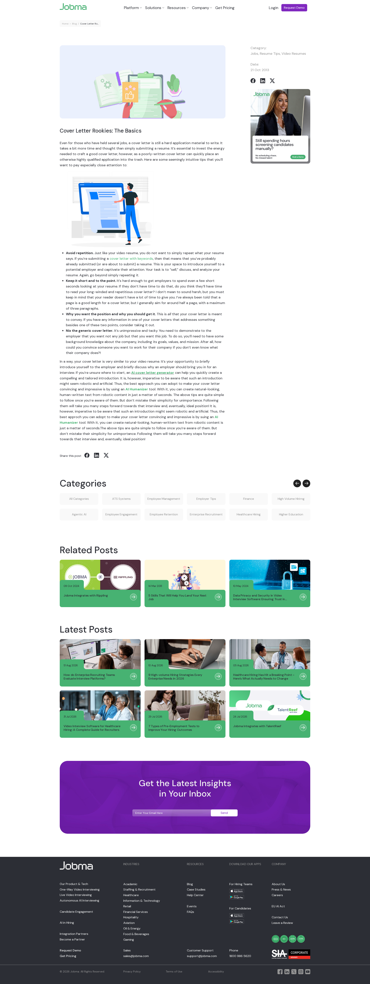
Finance (248, 499)
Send (224, 813)
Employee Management (163, 499)
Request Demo (70, 950)
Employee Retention (164, 514)
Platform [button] (131, 7)
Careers (277, 895)
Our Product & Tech (74, 884)
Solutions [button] (153, 7)
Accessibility (216, 971)
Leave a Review (282, 923)
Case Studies (196, 889)
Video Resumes (294, 53)
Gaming (128, 940)
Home (65, 23)
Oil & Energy (131, 928)
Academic (130, 884)
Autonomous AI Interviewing (79, 900)
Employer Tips (206, 499)
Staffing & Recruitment (139, 889)
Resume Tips (270, 53)
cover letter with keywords (131, 258)
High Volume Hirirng (291, 499)
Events (192, 906)
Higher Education (291, 514)
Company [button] (200, 7)
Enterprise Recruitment (206, 514)
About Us (278, 884)
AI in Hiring (67, 923)
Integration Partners (74, 934)
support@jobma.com (202, 956)
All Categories (79, 499)
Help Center (195, 895)
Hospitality (131, 917)
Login (273, 7)
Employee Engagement (121, 514)
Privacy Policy (132, 971)
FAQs (190, 912)
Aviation (129, 923)
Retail (127, 906)
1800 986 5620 (240, 956)
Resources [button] (176, 7)
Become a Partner (72, 939)
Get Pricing (225, 7)
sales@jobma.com (136, 956)
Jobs (254, 53)
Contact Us (280, 917)
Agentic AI (79, 514)
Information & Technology (141, 901)
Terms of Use (174, 971)
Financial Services (135, 912)
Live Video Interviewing (76, 895)
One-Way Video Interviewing (80, 889)
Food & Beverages (136, 934)
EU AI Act (278, 906)
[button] (297, 483)
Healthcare (131, 895)
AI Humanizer (136, 389)
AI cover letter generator (152, 372)
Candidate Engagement (76, 912)
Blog (74, 23)
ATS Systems (121, 499)
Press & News (281, 889)
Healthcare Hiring (249, 514)
